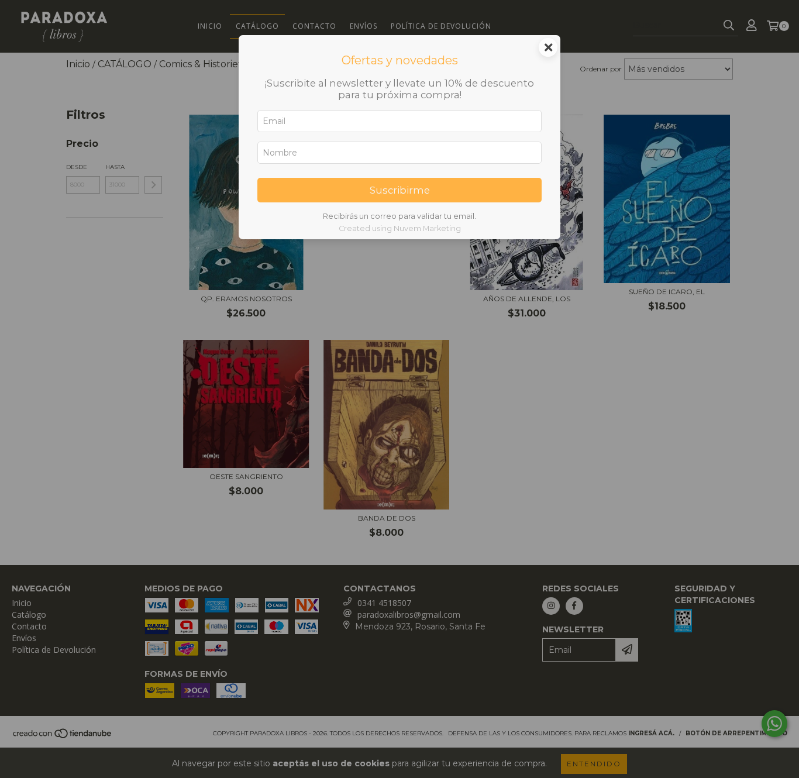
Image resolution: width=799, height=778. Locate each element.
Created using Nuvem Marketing (400, 228)
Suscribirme (400, 190)
